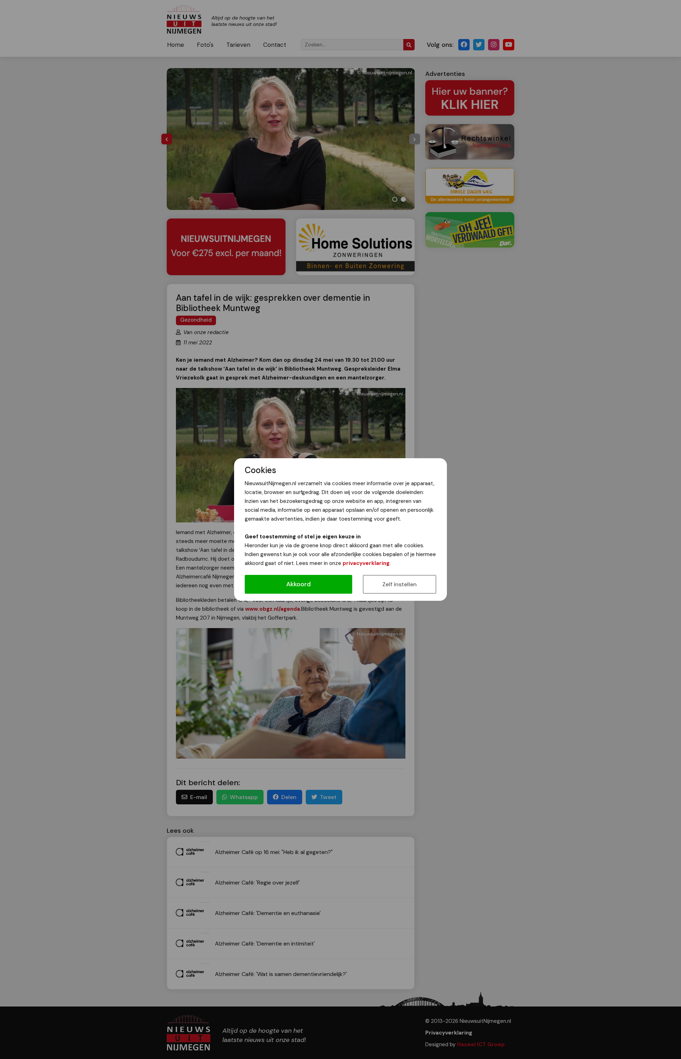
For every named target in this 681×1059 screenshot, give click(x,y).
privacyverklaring (366, 563)
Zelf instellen (399, 584)
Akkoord (298, 584)
